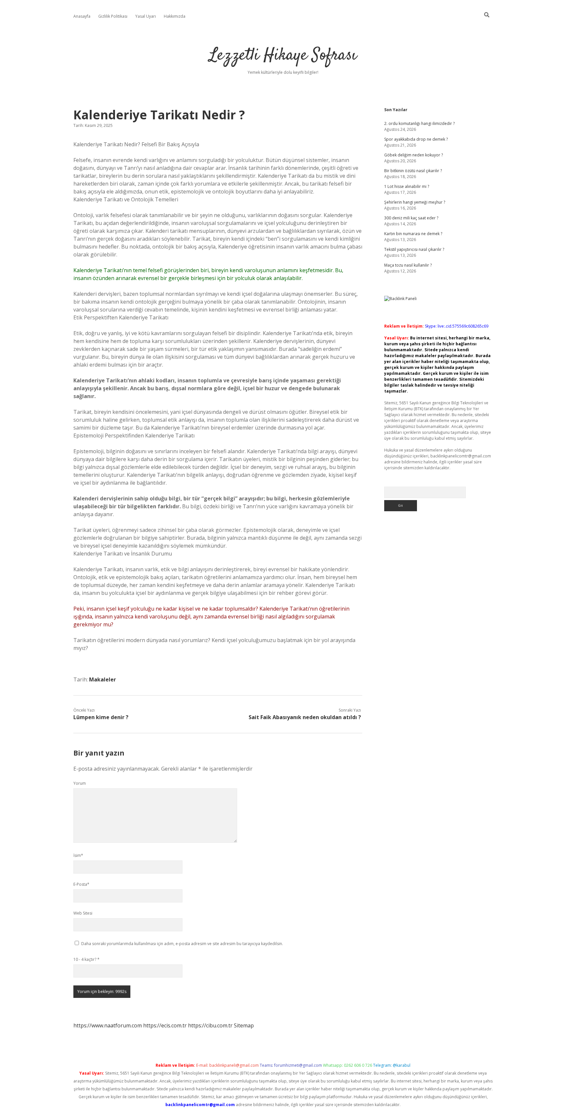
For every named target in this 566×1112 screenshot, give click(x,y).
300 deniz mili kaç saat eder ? (411, 218)
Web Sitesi (82, 913)
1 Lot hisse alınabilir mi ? (406, 186)
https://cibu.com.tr (210, 1025)
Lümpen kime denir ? (100, 717)
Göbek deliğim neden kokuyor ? (413, 155)
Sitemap (244, 1025)
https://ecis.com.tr (165, 1025)
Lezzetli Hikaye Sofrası (283, 56)
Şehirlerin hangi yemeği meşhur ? (414, 202)
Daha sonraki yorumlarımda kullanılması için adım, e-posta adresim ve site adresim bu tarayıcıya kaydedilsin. (182, 943)
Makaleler (102, 679)
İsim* (78, 855)
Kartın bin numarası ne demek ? (413, 233)
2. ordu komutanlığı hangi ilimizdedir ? (419, 123)
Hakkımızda (174, 16)
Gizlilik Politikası (112, 16)
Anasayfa (81, 16)
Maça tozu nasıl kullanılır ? (408, 265)
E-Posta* (81, 884)
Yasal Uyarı (145, 16)
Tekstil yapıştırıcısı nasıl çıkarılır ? (414, 249)
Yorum (79, 783)
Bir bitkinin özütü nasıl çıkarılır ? (413, 170)
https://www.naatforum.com (107, 1025)
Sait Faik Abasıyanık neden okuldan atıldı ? (305, 717)
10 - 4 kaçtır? (86, 959)
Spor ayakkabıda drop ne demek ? (416, 139)
